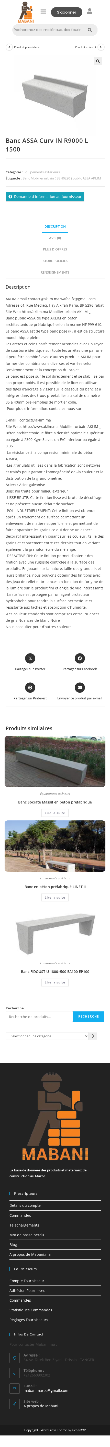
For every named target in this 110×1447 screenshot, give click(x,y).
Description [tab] (55, 226)
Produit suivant (85, 47)
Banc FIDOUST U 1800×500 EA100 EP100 (55, 971)
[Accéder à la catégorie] (93, 1036)
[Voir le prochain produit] (101, 47)
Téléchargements (24, 1225)
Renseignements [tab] (55, 272)
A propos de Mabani (41, 1405)
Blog (13, 1244)
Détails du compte (25, 1205)
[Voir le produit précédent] (9, 47)
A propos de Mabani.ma (30, 1254)
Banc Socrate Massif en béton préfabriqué (55, 802)
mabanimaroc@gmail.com (46, 1390)
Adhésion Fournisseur (28, 1290)
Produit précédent (27, 47)
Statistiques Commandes (30, 1310)
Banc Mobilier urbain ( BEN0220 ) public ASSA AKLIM (62, 178)
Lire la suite (55, 813)
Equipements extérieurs (42, 172)
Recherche (15, 1008)
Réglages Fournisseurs (28, 1319)
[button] (43, 12)
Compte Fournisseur (26, 1280)
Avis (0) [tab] (55, 238)
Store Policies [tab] (55, 261)
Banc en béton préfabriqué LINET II (55, 886)
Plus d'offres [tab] (55, 249)
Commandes (20, 1215)
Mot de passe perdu (26, 1234)
